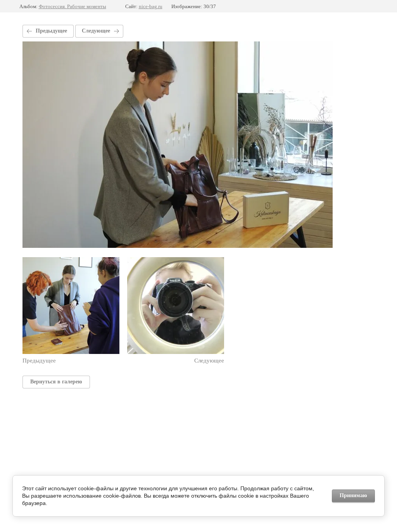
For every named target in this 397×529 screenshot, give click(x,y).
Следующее (96, 31)
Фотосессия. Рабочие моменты (72, 6)
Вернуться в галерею (56, 382)
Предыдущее (51, 31)
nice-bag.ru (150, 6)
